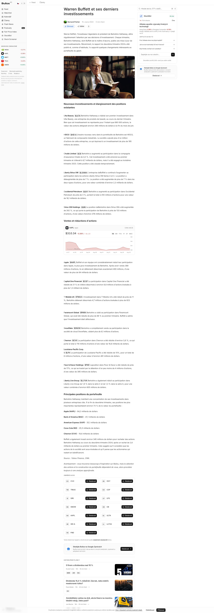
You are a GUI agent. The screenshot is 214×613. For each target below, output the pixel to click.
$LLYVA (84, 380)
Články (42, 2)
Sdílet (82, 26)
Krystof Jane (70, 569)
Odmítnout (150, 610)
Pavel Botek (70, 587)
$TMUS (79, 297)
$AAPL (73, 262)
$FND (87, 365)
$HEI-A (73, 135)
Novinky (3, 73)
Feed (33, 2)
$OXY (85, 191)
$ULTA (77, 116)
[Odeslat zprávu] (173, 55)
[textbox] (155, 54)
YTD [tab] (120, 234)
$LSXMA (83, 172)
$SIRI (83, 207)
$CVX (74, 340)
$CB (79, 153)
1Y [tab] (124, 234)
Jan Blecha (69, 604)
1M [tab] (113, 234)
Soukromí (4, 71)
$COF (85, 281)
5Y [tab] (127, 234)
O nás (10, 73)
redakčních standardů (100, 540)
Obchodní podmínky (15, 71)
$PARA (83, 312)
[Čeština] (18, 3)
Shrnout (70, 26)
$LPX (68, 353)
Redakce (17, 73)
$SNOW (77, 328)
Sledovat (92, 481)
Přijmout (161, 610)
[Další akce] (89, 568)
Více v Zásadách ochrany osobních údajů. (128, 610)
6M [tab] (116, 234)
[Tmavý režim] (23, 3)
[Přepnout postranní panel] (27, 306)
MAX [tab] (130, 234)
